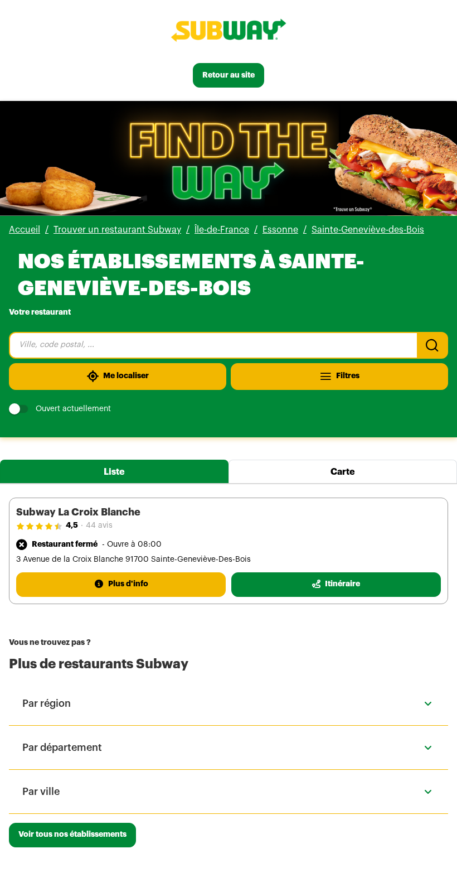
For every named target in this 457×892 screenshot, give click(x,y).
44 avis (99, 525)
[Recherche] (432, 345)
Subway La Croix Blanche (78, 512)
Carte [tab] (342, 471)
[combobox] (213, 345)
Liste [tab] (114, 471)
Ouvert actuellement (73, 409)
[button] (228, 703)
